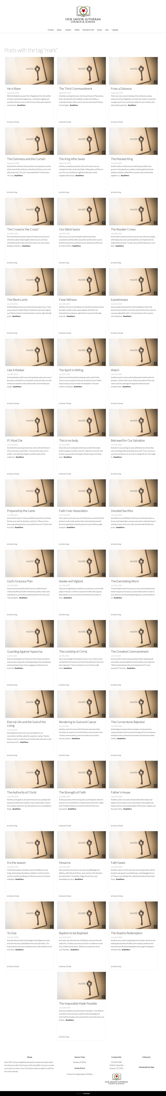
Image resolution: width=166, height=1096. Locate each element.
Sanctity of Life (88, 30)
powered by (83, 1093)
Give (107, 30)
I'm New (51, 30)
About (59, 30)
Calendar (115, 30)
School (99, 30)
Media (77, 30)
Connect (68, 30)
